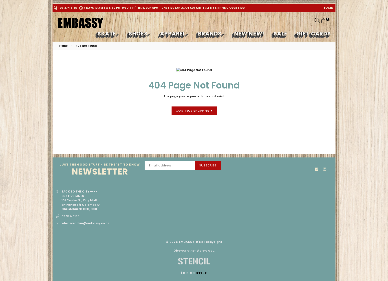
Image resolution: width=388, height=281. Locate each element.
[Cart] (323, 20)
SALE (280, 33)
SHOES (139, 33)
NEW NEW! (249, 33)
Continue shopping (193, 110)
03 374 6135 (70, 216)
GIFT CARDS (313, 33)
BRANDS (210, 33)
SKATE (107, 33)
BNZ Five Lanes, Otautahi (181, 8)
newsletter (100, 170)
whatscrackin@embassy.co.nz (85, 223)
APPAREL (173, 33)
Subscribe (208, 165)
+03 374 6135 (67, 8)
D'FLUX (201, 273)
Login (328, 8)
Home (63, 46)
